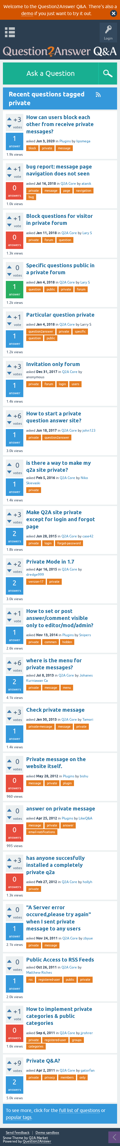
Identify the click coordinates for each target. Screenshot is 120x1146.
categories (36, 1046)
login (62, 384)
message (64, 148)
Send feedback (17, 1133)
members (67, 1077)
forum (49, 240)
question (65, 240)
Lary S (87, 233)
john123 (89, 430)
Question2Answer (37, 1141)
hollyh (87, 882)
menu (67, 687)
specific (80, 331)
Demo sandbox (47, 1133)
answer (68, 825)
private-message (40, 726)
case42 (87, 536)
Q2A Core (68, 184)
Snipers (85, 635)
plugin (67, 783)
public (51, 289)
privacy (50, 1077)
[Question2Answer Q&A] (60, 49)
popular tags (18, 1117)
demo (27, 13)
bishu (84, 776)
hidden (67, 642)
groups (77, 1040)
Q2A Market (38, 1138)
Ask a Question (51, 73)
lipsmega (83, 141)
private (47, 148)
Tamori (87, 720)
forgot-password (69, 543)
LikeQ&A (85, 818)
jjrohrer (87, 1033)
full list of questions (79, 1110)
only (82, 1077)
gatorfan (88, 1070)
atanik (86, 184)
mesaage (51, 190)
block (32, 148)
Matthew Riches (39, 973)
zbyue (88, 938)
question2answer (41, 331)
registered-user (49, 979)
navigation (83, 190)
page (66, 190)
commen (51, 642)
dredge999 (35, 575)
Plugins (65, 141)
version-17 (36, 581)
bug (31, 197)
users (75, 384)
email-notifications (42, 832)
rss (31, 979)
